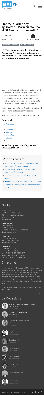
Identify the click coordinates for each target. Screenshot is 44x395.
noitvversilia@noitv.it (9, 232)
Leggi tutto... (38, 293)
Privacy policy (15, 392)
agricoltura (6, 45)
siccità (30, 45)
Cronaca (7, 36)
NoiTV (8, 392)
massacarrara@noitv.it (10, 242)
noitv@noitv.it (7, 219)
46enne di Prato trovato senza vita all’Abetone (23, 181)
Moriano (23, 45)
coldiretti (15, 45)
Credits (23, 392)
